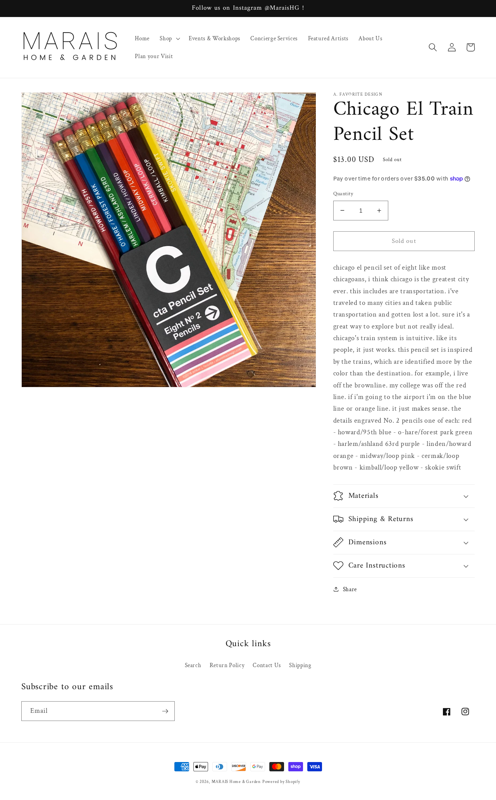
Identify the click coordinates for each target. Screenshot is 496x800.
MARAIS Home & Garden (236, 782)
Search (193, 665)
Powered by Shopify (281, 782)
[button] (169, 38)
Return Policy (227, 665)
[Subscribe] (165, 711)
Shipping (300, 665)
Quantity (343, 193)
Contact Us (267, 665)
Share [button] (350, 589)
